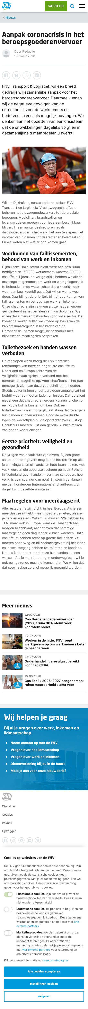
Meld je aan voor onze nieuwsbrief (38, 771)
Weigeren (44, 996)
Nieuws (11, 17)
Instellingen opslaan (44, 983)
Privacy (7, 822)
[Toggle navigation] (82, 6)
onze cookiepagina (55, 960)
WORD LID (56, 6)
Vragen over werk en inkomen (35, 757)
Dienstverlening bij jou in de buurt (38, 764)
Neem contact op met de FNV (34, 743)
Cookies (7, 814)
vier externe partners (36, 949)
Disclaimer (9, 806)
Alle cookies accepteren (44, 971)
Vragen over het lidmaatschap (35, 750)
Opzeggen (9, 831)
